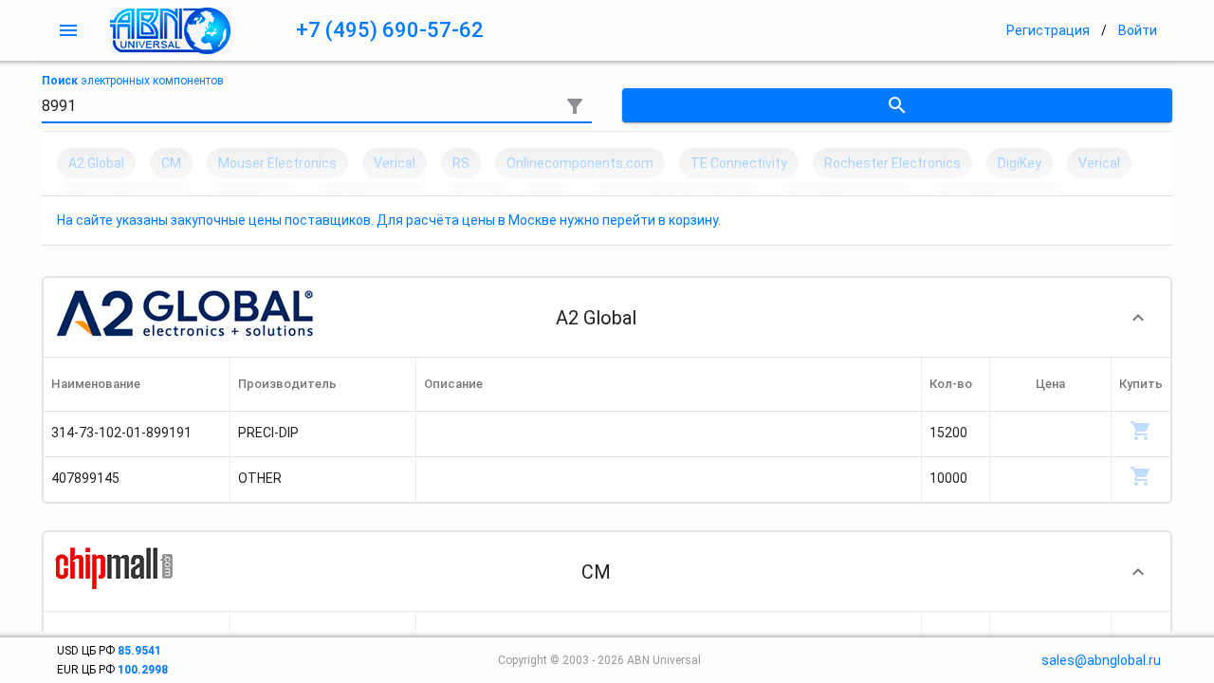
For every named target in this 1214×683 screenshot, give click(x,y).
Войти (1137, 30)
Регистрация (1048, 30)
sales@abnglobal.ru (1101, 660)
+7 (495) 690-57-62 (390, 30)
